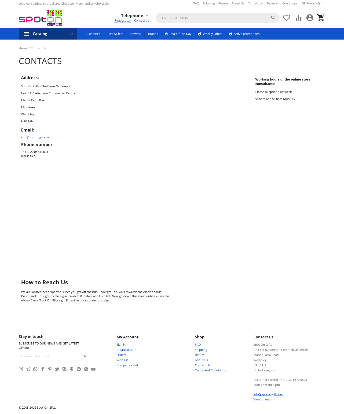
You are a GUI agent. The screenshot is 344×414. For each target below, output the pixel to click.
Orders (121, 355)
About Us (237, 3)
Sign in (121, 344)
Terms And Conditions (282, 3)
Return (223, 3)
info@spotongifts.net (36, 137)
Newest (135, 34)
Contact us (141, 20)
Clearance (93, 34)
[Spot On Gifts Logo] (40, 18)
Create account (127, 350)
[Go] (85, 356)
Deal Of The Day (180, 34)
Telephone (132, 15)
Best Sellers (115, 34)
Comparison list (127, 365)
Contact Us (255, 3)
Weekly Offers (212, 34)
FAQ (196, 3)
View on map (262, 399)
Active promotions (247, 34)
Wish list (122, 360)
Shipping (209, 3)
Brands (153, 34)
